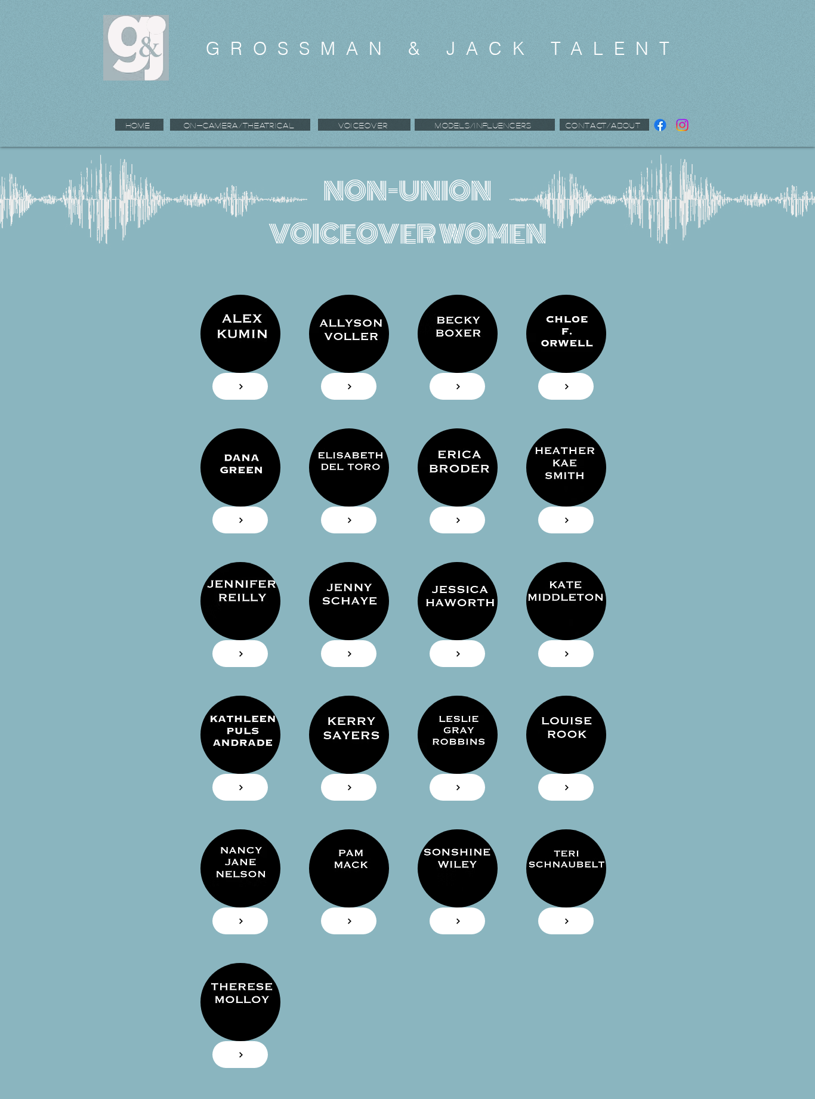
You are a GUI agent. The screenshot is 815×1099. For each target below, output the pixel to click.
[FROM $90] (348, 386)
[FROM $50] (457, 386)
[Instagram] (682, 125)
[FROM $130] (240, 386)
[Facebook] (660, 125)
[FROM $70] (240, 520)
